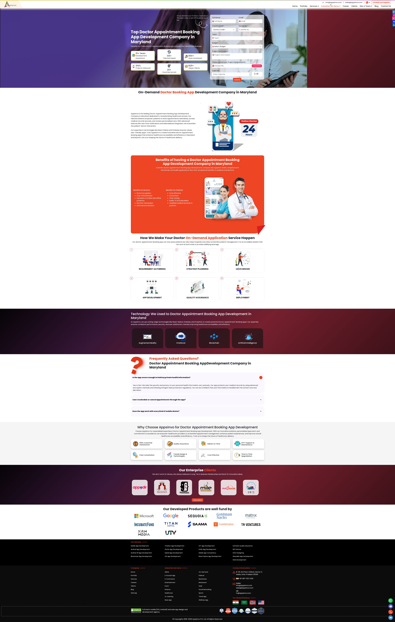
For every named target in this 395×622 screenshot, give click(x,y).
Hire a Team (365, 6)
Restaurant (203, 582)
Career (346, 6)
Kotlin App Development (207, 549)
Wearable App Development (243, 556)
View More (197, 500)
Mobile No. (243, 26)
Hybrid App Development (174, 553)
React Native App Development (210, 556)
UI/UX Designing (238, 553)
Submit (237, 80)
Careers (134, 582)
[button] (390, 617)
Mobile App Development (140, 546)
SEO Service (237, 549)
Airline (167, 572)
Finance (167, 589)
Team (214, 34)
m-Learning (169, 596)
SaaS (200, 586)
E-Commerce (170, 579)
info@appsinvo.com (334, 2)
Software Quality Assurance (243, 546)
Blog (376, 6)
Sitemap (134, 593)
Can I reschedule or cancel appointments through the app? (159, 400)
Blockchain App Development (141, 556)
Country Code (218, 26)
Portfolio (303, 6)
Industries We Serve (330, 6)
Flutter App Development (174, 549)
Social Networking (205, 589)
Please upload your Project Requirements (228, 62)
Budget (215, 43)
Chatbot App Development (174, 546)
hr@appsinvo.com (243, 593)
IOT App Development (207, 546)
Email (241, 17)
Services (314, 6)
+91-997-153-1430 (246, 578)
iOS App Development (173, 556)
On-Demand (203, 572)
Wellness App (203, 600)
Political (201, 575)
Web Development (239, 560)
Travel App (202, 596)
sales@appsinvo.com (353, 2)
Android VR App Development (141, 553)
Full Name (216, 17)
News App (168, 600)
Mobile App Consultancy (207, 553)
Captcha (216, 70)
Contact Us (386, 6)
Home (295, 6)
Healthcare (169, 593)
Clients (354, 6)
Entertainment (170, 582)
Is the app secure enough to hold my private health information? (161, 377)
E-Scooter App (170, 575)
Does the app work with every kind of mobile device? (155, 411)
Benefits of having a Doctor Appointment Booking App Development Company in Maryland (197, 161)
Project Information (220, 51)
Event (167, 586)
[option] (147, 338)
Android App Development (140, 549)
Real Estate (203, 579)
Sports (201, 593)
